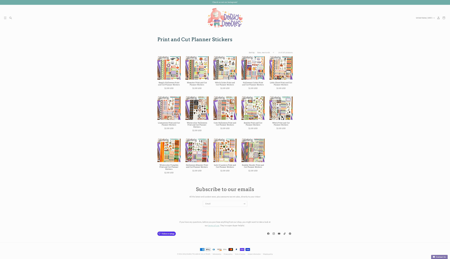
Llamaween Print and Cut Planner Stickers (169, 124)
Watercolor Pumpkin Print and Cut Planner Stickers (168, 167)
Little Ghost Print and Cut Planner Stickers (281, 84)
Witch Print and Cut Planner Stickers (281, 124)
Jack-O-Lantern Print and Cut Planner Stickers (225, 166)
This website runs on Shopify (201, 254)
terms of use (213, 225)
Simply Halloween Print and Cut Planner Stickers (169, 84)
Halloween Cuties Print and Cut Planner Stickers (253, 84)
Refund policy (217, 254)
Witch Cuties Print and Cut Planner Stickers (225, 84)
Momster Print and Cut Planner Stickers (197, 84)
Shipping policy (268, 254)
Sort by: (252, 52)
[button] (5, 18)
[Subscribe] (244, 204)
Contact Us (440, 257)
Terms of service (240, 254)
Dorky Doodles (187, 254)
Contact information (254, 254)
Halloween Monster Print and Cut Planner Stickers (197, 166)
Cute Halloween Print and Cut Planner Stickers (225, 124)
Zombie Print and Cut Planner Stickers (253, 124)
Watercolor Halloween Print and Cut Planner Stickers (197, 125)
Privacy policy (228, 254)
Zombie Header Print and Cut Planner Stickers (253, 166)
